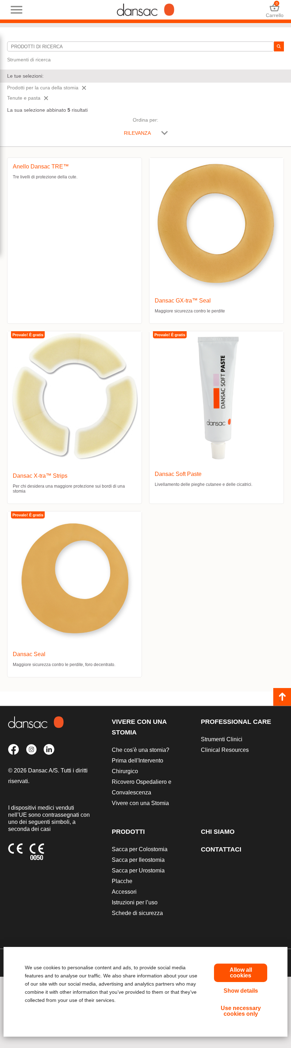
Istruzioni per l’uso (135, 902)
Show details (241, 991)
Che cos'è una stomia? (140, 750)
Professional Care (236, 721)
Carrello (274, 10)
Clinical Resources (225, 750)
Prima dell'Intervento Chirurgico (137, 766)
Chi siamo (218, 831)
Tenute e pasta (23, 98)
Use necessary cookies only (241, 1011)
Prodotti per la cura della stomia (42, 87)
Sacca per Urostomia (138, 870)
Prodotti (128, 831)
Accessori (124, 892)
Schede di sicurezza (137, 913)
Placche (122, 881)
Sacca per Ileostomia (138, 860)
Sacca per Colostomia (140, 849)
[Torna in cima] (282, 697)
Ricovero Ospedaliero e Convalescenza (141, 787)
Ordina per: (145, 120)
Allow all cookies (241, 972)
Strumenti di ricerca (29, 59)
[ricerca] (279, 46)
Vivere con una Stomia (139, 727)
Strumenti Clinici (221, 739)
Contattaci (221, 849)
